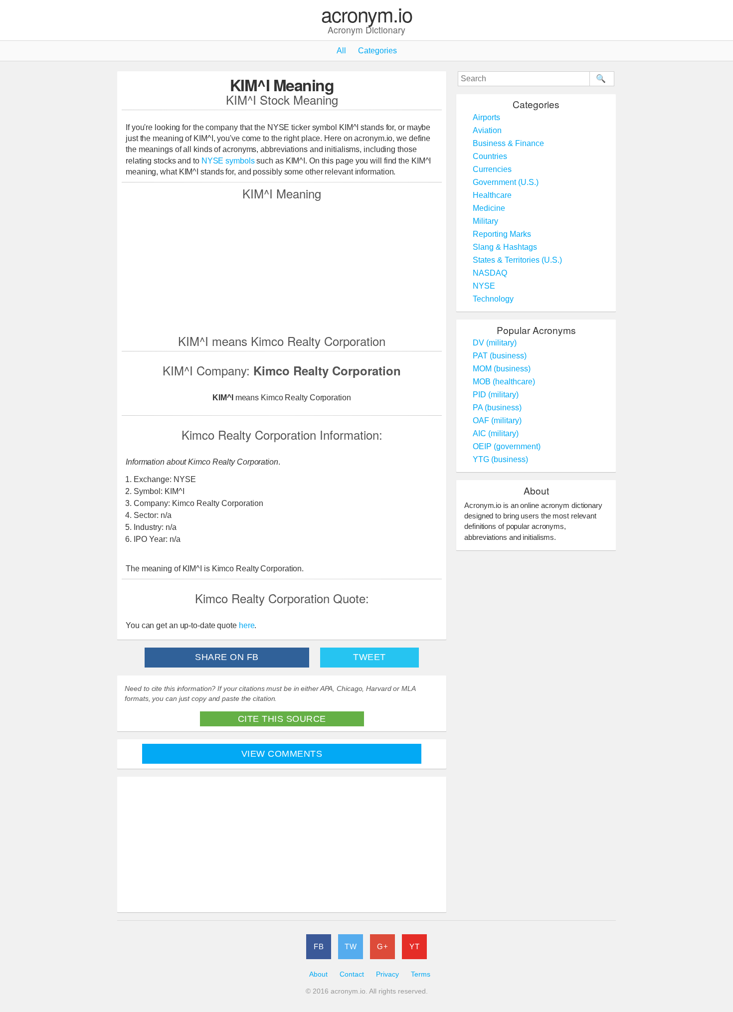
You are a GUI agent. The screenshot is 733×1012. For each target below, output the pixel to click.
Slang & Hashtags (505, 247)
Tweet (369, 657)
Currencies (492, 169)
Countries (490, 156)
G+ (382, 946)
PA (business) (497, 407)
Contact (352, 974)
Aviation (487, 130)
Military (485, 221)
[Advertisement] (282, 266)
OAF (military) (497, 420)
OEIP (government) (507, 446)
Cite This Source (282, 719)
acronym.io (366, 14)
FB (319, 946)
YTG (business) (500, 459)
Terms (420, 974)
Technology (493, 299)
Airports (486, 117)
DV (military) (495, 342)
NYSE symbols (229, 161)
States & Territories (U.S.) (517, 260)
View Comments (282, 754)
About (318, 974)
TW (351, 946)
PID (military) (496, 394)
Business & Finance (508, 143)
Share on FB (227, 657)
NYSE (484, 286)
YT (414, 946)
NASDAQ (490, 273)
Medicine (489, 208)
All (341, 50)
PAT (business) (500, 355)
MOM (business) (502, 368)
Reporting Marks (502, 234)
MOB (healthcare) (504, 381)
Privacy (387, 974)
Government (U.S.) (506, 182)
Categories (377, 50)
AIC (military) (496, 433)
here (247, 625)
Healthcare (492, 195)
